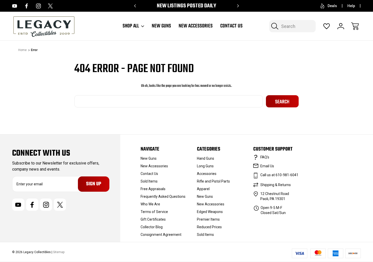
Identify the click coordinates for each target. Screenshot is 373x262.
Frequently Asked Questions (163, 196)
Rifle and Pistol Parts (213, 181)
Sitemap (58, 252)
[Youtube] (14, 6)
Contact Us (231, 26)
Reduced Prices (209, 227)
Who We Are (150, 204)
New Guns (161, 26)
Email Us (267, 166)
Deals (332, 6)
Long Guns (205, 166)
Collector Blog (152, 227)
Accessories (206, 174)
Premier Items (208, 219)
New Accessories (196, 26)
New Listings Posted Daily (186, 6)
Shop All (131, 26)
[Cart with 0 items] (355, 26)
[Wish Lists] (326, 26)
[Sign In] (341, 26)
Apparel (203, 189)
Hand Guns (205, 158)
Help (351, 6)
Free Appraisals (153, 189)
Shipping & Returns (275, 185)
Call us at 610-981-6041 (279, 175)
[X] (50, 6)
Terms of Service (154, 212)
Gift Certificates (153, 219)
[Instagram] (38, 6)
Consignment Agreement (161, 235)
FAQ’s (264, 157)
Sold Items (149, 181)
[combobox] (292, 26)
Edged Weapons (210, 212)
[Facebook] (26, 6)
